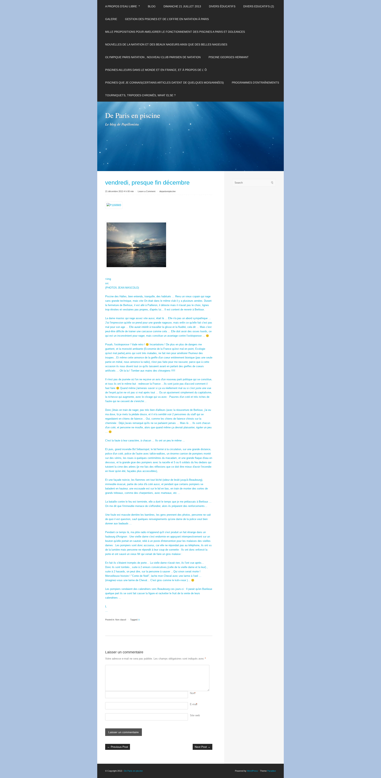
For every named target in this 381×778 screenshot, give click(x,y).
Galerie (111, 19)
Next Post (202, 746)
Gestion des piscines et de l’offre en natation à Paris (167, 19)
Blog (152, 6)
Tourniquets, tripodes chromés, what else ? (140, 95)
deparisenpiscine (167, 191)
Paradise (271, 771)
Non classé (120, 619)
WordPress (252, 771)
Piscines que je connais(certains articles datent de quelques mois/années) (164, 82)
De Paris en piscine (132, 115)
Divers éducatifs (222, 6)
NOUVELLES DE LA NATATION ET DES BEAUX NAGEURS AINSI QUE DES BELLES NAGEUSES (166, 44)
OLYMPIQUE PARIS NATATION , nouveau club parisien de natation (153, 57)
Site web (195, 715)
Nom (192, 693)
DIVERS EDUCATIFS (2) (258, 6)
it (139, 619)
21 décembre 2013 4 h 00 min (119, 191)
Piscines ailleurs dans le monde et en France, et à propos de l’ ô (156, 69)
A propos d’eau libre (121, 6)
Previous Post (117, 746)
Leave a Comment (146, 191)
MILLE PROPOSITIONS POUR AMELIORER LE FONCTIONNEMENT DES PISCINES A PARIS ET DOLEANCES (175, 31)
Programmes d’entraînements (255, 82)
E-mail (193, 704)
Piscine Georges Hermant (229, 57)
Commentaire (190, 667)
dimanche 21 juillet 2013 (182, 6)
